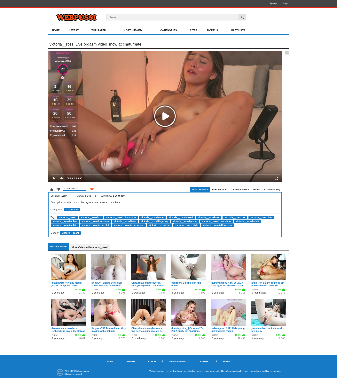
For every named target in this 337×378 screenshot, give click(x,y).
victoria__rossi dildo (186, 225)
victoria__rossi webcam (95, 221)
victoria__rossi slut (159, 225)
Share (256, 189)
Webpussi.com (82, 371)
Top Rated (98, 30)
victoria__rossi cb (91, 217)
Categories (168, 30)
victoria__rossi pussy (185, 221)
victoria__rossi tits (234, 217)
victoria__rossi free (125, 221)
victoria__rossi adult (247, 221)
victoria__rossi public (65, 225)
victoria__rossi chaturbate (121, 217)
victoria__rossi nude (152, 217)
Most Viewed (132, 30)
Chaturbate (72, 209)
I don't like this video (58, 189)
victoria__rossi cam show (216, 221)
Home (56, 30)
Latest (74, 30)
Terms (226, 361)
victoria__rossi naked (181, 217)
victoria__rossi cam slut (95, 225)
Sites (193, 30)
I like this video (51, 189)
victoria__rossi (67, 217)
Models (212, 30)
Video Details (200, 189)
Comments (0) (272, 189)
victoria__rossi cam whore (129, 225)
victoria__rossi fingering (154, 221)
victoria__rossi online (65, 221)
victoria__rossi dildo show (217, 225)
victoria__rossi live (261, 217)
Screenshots (240, 189)
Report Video (220, 189)
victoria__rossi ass (208, 217)
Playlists (238, 30)
